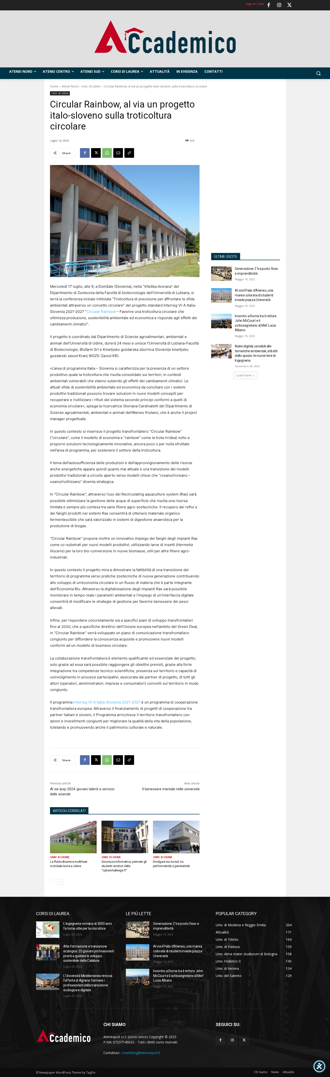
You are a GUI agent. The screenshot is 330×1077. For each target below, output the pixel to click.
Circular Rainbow (101, 311)
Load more (243, 375)
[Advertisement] (245, 168)
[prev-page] (53, 882)
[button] (318, 73)
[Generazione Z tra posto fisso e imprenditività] (221, 273)
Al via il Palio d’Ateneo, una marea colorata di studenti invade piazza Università (254, 295)
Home (54, 86)
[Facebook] (268, 5)
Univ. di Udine (90, 86)
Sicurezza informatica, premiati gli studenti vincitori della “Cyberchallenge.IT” (124, 866)
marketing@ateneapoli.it (141, 1052)
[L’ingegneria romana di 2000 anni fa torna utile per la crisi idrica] (47, 929)
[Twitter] (289, 5)
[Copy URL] (129, 153)
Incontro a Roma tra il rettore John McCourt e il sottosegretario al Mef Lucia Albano (178, 975)
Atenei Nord (70, 86)
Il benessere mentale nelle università (171, 789)
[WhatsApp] (107, 153)
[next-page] (61, 882)
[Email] (118, 153)
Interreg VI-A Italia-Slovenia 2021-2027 (106, 702)
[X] (96, 153)
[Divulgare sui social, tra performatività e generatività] (176, 837)
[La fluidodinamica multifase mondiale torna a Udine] (73, 837)
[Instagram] (279, 5)
